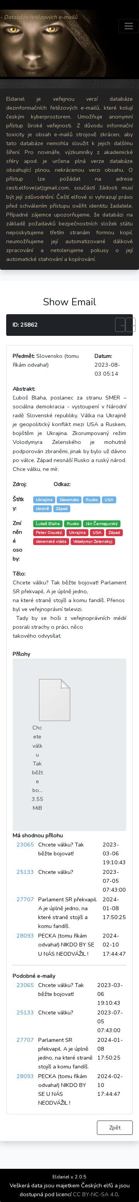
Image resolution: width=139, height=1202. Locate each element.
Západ (114, 532)
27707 (25, 899)
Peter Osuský (49, 532)
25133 (25, 872)
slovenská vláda (51, 541)
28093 (25, 936)
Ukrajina (77, 532)
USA (97, 532)
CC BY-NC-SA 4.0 (95, 1194)
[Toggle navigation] (129, 26)
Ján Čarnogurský (102, 524)
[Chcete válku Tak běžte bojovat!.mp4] (54, 700)
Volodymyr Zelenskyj (92, 541)
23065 (25, 844)
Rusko (73, 524)
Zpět (114, 1127)
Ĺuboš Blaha (48, 524)
